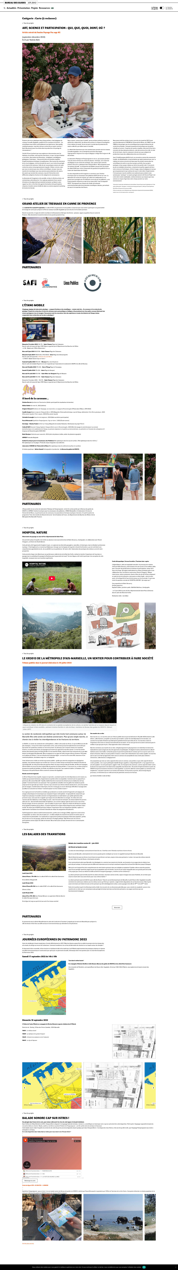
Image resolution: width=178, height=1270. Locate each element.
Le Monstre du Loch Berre (45, 356)
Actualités (11, 7)
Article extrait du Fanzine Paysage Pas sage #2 (41, 32)
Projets (34, 7)
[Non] (176, 1267)
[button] (5, 8)
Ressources (44, 7)
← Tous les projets (28, 23)
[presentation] (24, 242)
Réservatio (117, 907)
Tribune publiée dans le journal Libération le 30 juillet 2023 (47, 662)
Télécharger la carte (29, 1180)
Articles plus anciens (28, 1243)
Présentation (23, 7)
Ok (144, 1267)
